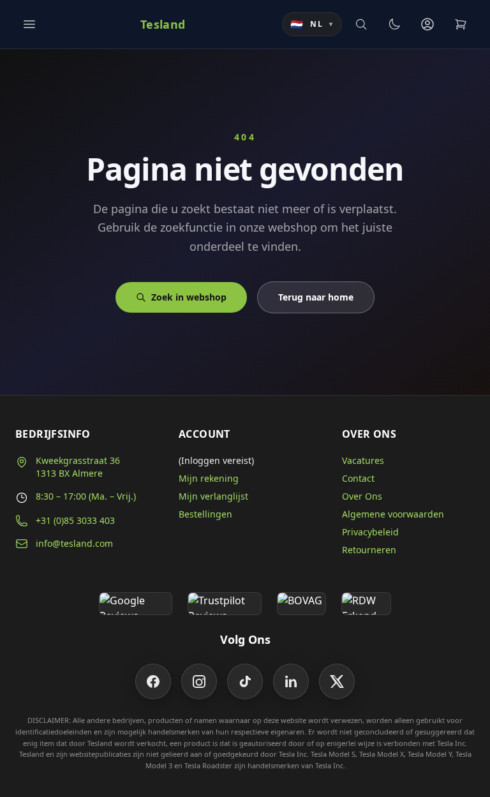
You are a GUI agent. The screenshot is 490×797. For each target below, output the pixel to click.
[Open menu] (29, 24)
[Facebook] (153, 681)
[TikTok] (245, 681)
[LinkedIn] (291, 681)
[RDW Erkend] (366, 603)
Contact (358, 478)
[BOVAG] (302, 603)
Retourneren (369, 550)
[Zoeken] (361, 24)
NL (312, 24)
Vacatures (363, 460)
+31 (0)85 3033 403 (75, 520)
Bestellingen (205, 514)
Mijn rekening (209, 478)
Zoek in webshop (188, 297)
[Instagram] (199, 681)
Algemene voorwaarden (393, 514)
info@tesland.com (74, 543)
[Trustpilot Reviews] (224, 603)
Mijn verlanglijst (213, 496)
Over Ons (362, 496)
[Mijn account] (427, 24)
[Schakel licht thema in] (394, 24)
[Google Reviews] (135, 603)
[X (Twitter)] (337, 681)
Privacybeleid (370, 532)
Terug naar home (315, 297)
